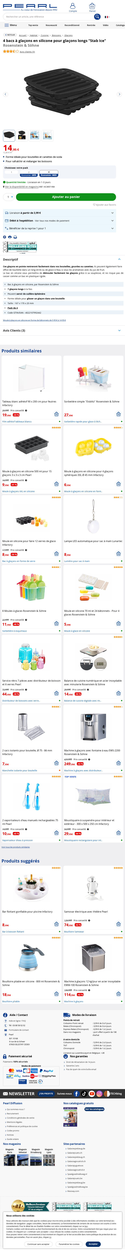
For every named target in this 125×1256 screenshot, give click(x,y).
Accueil (23, 35)
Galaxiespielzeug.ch (76, 1157)
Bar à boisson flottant (13, 931)
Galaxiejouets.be (74, 1178)
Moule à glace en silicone (77, 630)
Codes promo (13, 1130)
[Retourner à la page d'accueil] (30, 8)
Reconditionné (72, 25)
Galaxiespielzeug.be (76, 1182)
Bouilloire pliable (11, 1001)
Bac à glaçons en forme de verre (18, 561)
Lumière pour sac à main (77, 561)
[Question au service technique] (16, 236)
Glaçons (68, 35)
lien (86, 1226)
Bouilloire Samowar (74, 931)
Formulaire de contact (19, 1030)
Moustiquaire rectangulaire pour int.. (83, 840)
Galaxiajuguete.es (75, 1165)
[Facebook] (5, 236)
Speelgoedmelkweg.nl (77, 1174)
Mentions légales (14, 1122)
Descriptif (10, 259)
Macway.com (73, 1191)
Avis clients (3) (14, 330)
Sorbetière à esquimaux (14, 630)
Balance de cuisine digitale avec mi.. (82, 700)
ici (50, 1237)
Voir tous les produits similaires (16, 847)
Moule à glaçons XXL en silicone (18, 491)
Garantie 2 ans (72, 1065)
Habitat (33, 35)
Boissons (56, 35)
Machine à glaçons (73, 1001)
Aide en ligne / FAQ (17, 1021)
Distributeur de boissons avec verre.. (21, 700)
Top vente (33, 25)
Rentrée (91, 25)
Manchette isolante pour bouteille (19, 770)
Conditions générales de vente (20, 1117)
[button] (21, 186)
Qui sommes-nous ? (16, 1109)
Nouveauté (51, 25)
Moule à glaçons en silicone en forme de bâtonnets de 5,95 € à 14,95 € (34, 320)
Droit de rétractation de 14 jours (80, 1062)
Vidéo (105, 25)
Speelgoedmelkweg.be (77, 1186)
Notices (10, 1134)
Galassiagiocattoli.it (76, 1169)
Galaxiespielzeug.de (76, 1148)
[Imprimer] (11, 236)
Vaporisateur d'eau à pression (17, 840)
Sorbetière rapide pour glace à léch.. (83, 421)
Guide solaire (13, 1139)
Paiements (15, 1061)
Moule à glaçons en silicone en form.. (83, 491)
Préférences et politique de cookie (22, 1126)
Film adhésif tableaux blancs (17, 421)
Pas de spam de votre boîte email (81, 1069)
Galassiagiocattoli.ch (76, 1161)
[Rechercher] (97, 17)
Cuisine (44, 35)
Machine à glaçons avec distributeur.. (83, 770)
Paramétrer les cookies (69, 1244)
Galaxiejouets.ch (74, 1152)
